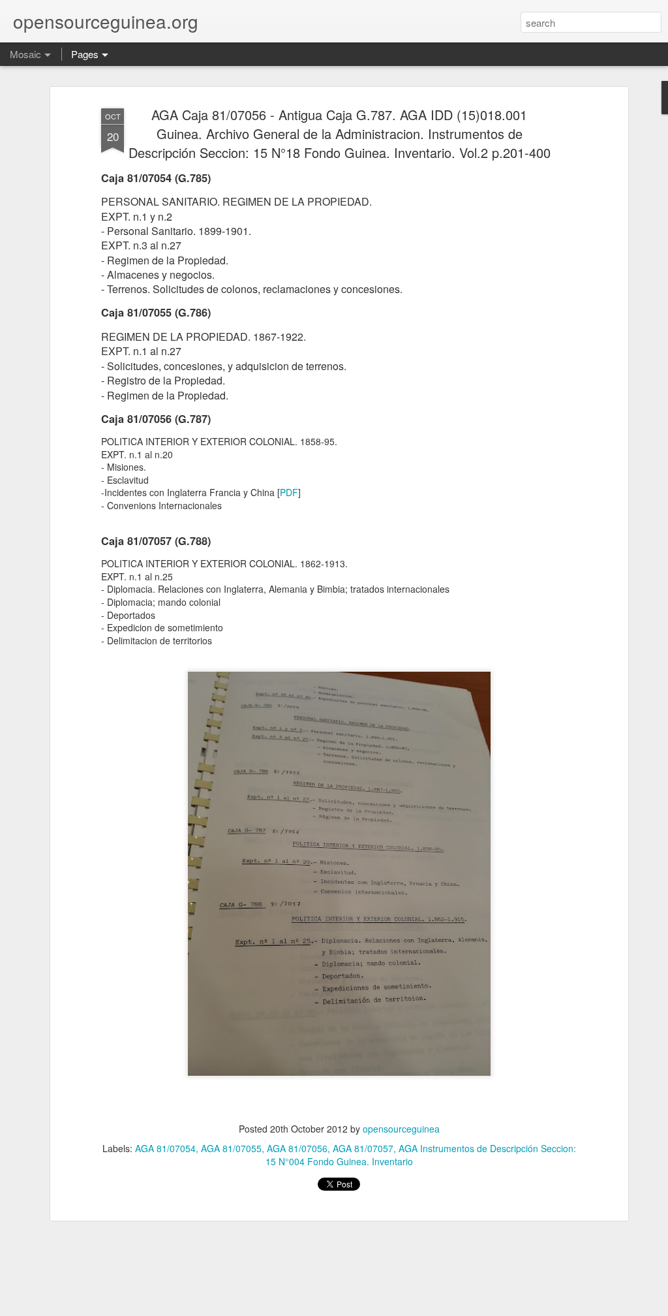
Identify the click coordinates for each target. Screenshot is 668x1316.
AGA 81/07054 (165, 1148)
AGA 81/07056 (297, 1148)
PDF (289, 492)
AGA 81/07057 (363, 1148)
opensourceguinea (401, 1128)
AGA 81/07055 (231, 1148)
